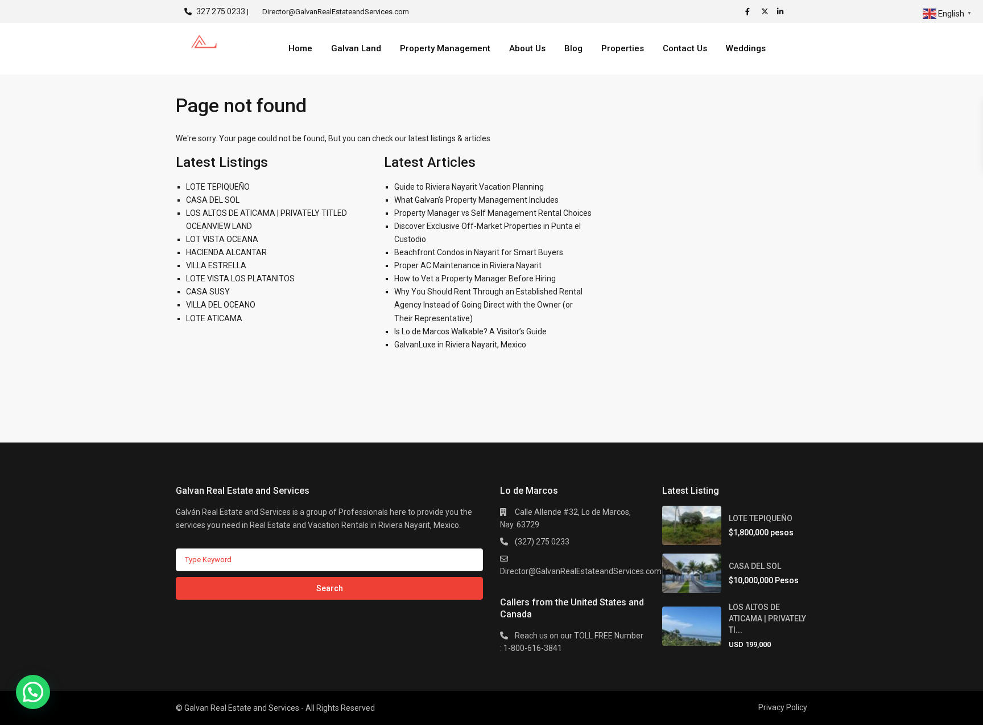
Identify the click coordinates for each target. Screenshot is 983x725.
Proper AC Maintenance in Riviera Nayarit (468, 265)
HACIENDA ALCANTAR (226, 252)
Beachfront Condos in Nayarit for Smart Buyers (478, 252)
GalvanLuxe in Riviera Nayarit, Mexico (460, 344)
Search (329, 588)
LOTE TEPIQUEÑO (218, 186)
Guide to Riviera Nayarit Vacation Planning (469, 186)
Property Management (445, 48)
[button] (33, 692)
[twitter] (766, 11)
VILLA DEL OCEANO (220, 304)
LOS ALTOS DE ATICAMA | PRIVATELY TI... (767, 618)
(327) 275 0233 (542, 541)
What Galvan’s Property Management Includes (476, 199)
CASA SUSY (208, 291)
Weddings (746, 48)
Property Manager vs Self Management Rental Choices (493, 213)
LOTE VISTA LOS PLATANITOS (240, 278)
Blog (573, 48)
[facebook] (750, 11)
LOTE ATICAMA (214, 318)
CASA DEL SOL (212, 199)
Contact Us (685, 48)
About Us (527, 48)
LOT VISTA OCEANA (222, 239)
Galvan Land (356, 48)
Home (300, 48)
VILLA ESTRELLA (216, 265)
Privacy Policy (782, 707)
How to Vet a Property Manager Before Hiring (475, 278)
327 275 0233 (220, 11)
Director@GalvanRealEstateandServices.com (581, 571)
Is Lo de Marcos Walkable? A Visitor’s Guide (470, 331)
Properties (622, 48)
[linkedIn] (782, 11)
